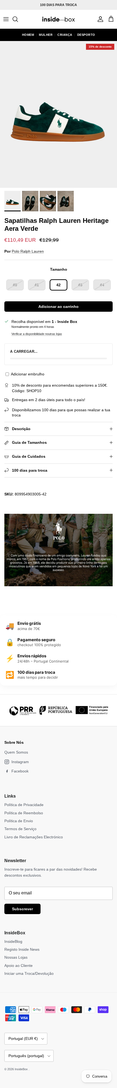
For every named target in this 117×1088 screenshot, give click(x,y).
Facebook (20, 771)
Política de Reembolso (23, 813)
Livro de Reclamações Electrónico (33, 837)
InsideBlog (13, 941)
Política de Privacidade (24, 805)
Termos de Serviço (20, 829)
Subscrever (22, 909)
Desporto (86, 34)
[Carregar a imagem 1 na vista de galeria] (58, 114)
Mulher (46, 34)
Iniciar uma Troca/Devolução (29, 973)
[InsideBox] (58, 19)
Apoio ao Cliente (18, 965)
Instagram (20, 762)
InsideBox (22, 1069)
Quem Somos (16, 752)
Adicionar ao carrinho (58, 306)
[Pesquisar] (18, 19)
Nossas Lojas (15, 957)
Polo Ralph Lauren (28, 251)
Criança (64, 34)
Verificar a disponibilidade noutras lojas (36, 334)
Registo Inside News (21, 949)
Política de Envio (18, 821)
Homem (28, 34)
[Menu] (6, 19)
